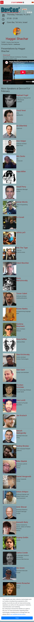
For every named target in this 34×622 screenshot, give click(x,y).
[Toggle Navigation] (1, 2)
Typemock (19, 128)
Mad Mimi (19, 405)
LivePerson (17, 44)
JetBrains (19, 450)
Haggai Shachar (17, 39)
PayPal (18, 191)
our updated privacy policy (18, 614)
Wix (17, 206)
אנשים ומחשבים (20, 252)
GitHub (18, 467)
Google (18, 513)
